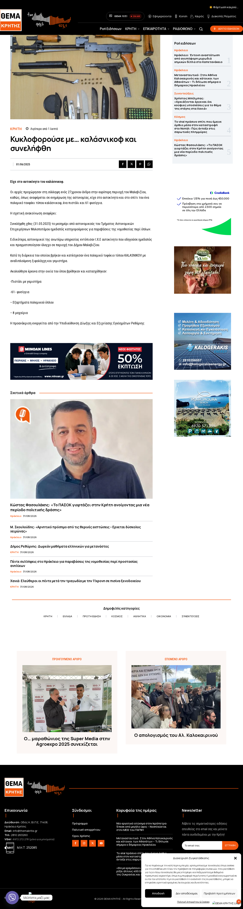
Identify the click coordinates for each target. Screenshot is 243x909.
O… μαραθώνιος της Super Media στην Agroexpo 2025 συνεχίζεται (67, 741)
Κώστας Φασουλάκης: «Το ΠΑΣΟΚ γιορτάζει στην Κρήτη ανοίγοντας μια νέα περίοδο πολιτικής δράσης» (79, 507)
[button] (235, 858)
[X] (131, 164)
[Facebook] (122, 164)
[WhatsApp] (149, 164)
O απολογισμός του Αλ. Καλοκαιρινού (176, 735)
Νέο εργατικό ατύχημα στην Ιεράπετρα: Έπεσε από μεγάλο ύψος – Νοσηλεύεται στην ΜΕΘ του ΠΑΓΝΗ (141, 827)
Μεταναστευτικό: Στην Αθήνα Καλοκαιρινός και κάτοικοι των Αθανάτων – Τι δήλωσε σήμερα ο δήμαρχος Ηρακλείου (197, 80)
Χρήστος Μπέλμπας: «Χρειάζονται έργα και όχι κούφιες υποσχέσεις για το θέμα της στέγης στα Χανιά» (197, 103)
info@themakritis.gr (25, 831)
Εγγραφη (230, 845)
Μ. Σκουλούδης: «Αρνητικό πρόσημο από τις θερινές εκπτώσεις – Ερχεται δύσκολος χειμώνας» (75, 529)
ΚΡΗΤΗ (16, 128)
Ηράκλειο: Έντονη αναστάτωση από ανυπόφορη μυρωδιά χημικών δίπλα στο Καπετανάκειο (198, 58)
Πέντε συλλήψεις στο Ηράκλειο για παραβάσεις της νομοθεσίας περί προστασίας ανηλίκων (74, 563)
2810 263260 (19, 835)
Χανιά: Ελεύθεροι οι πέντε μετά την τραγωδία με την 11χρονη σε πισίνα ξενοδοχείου (75, 581)
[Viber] (12, 897)
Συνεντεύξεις (184, 93)
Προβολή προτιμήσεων (219, 893)
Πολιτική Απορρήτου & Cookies (193, 902)
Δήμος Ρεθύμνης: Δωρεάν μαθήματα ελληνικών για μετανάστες (59, 546)
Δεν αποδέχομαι (187, 893)
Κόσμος (179, 116)
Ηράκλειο (15, 516)
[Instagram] (84, 843)
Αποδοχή (158, 893)
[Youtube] (101, 843)
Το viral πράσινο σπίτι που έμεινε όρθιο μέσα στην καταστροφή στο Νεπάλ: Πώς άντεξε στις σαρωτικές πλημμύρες (198, 127)
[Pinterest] (140, 164)
